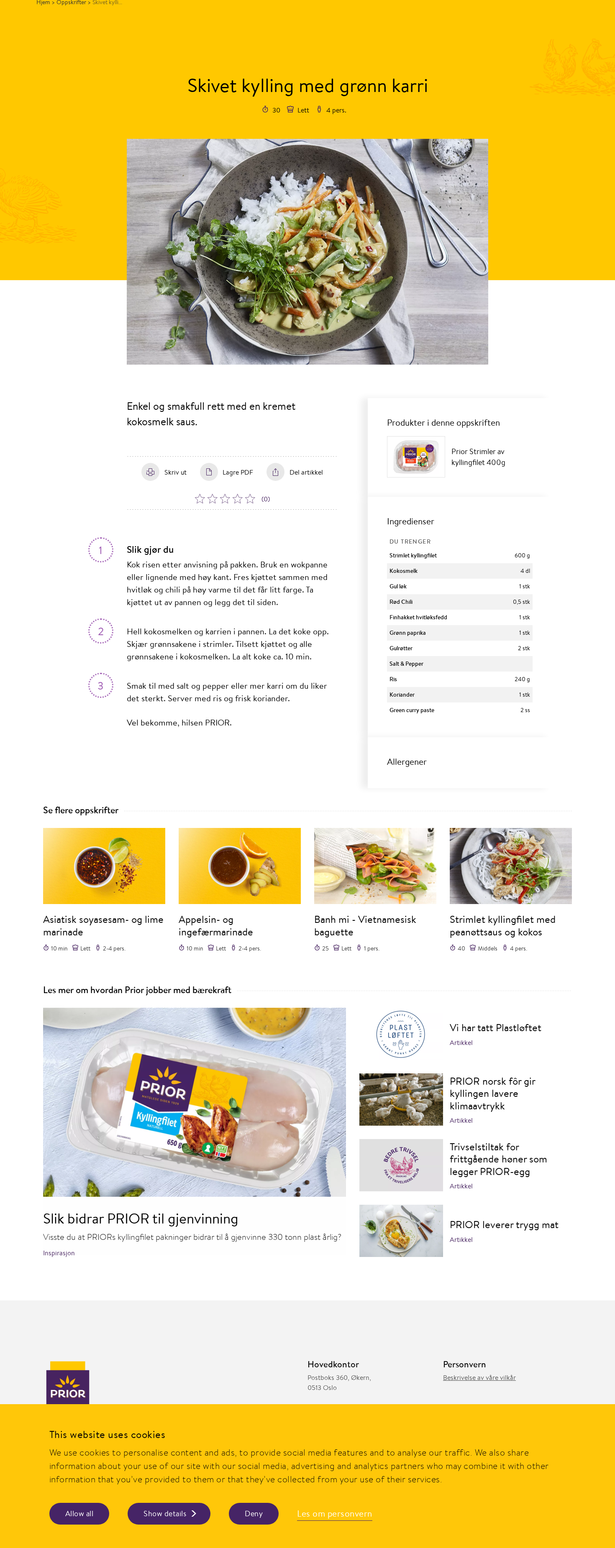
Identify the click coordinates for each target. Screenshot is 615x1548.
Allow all (79, 1513)
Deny (254, 1513)
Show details (165, 1513)
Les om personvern (334, 1513)
